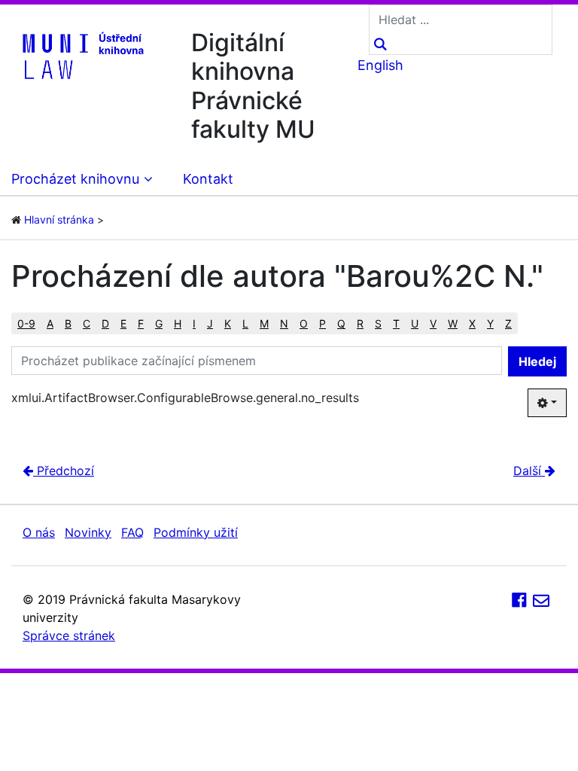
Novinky (88, 532)
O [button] (304, 323)
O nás (39, 532)
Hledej (537, 361)
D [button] (105, 323)
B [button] (68, 323)
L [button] (245, 323)
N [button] (284, 323)
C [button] (86, 323)
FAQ (132, 532)
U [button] (414, 323)
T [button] (396, 323)
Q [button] (341, 323)
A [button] (50, 323)
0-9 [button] (26, 323)
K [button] (227, 323)
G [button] (159, 323)
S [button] (378, 323)
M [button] (264, 323)
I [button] (194, 323)
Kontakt (208, 179)
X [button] (472, 323)
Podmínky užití (196, 532)
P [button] (322, 323)
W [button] (453, 323)
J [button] (210, 323)
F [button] (141, 323)
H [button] (177, 323)
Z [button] (508, 323)
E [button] (123, 323)
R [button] (360, 323)
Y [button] (490, 323)
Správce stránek (69, 635)
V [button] (433, 323)
